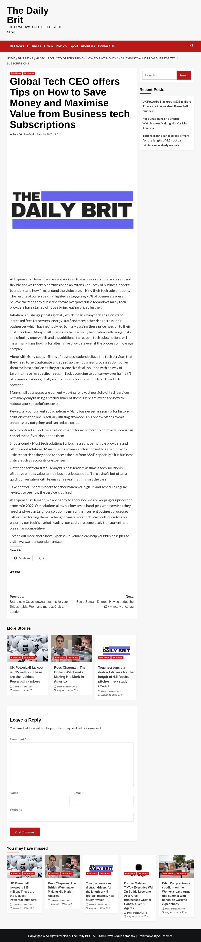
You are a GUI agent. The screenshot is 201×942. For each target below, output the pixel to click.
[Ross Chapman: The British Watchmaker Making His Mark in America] (71, 648)
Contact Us (106, 46)
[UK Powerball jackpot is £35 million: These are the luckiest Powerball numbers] (27, 648)
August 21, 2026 (20, 690)
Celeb (48, 46)
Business (34, 46)
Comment (18, 739)
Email (78, 792)
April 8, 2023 (45, 134)
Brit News (17, 46)
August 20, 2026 (135, 916)
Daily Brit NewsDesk (23, 134)
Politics (61, 46)
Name (15, 792)
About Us (88, 46)
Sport (74, 46)
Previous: (39, 604)
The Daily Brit (28, 15)
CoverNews (145, 935)
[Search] (191, 45)
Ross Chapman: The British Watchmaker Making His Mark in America (165, 123)
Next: (105, 601)
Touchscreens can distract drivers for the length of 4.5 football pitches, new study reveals (115, 677)
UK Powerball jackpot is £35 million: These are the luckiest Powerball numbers (167, 106)
